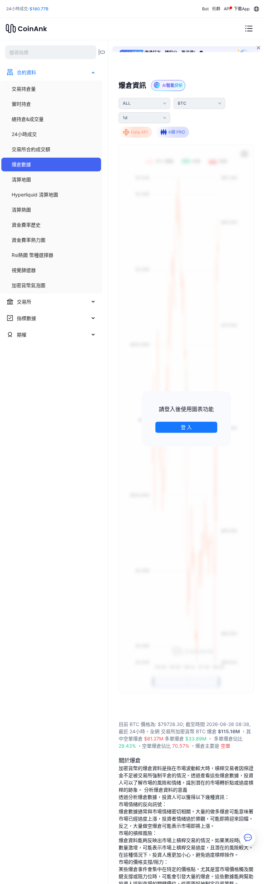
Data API (139, 132)
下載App (242, 8)
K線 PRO (176, 132)
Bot (205, 8)
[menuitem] (51, 89)
